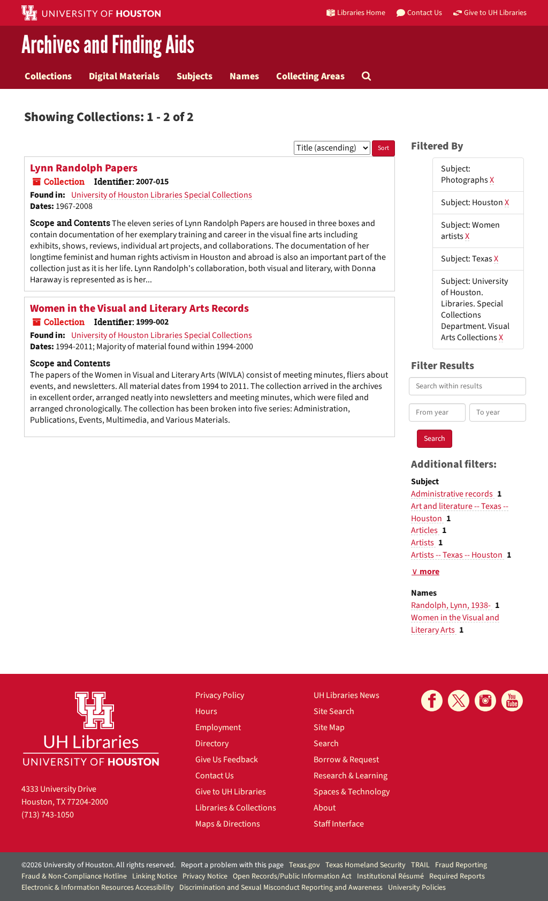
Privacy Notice (204, 876)
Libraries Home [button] (361, 12)
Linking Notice (154, 876)
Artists (423, 543)
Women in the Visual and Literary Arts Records (139, 308)
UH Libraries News (346, 695)
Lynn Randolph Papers (84, 168)
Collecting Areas (310, 76)
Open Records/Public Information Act (292, 876)
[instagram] (485, 700)
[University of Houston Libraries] (91, 728)
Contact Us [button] (424, 12)
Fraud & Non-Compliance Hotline (74, 876)
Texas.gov (304, 865)
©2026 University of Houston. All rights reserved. (98, 865)
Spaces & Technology (352, 792)
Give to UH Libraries (230, 792)
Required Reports (457, 876)
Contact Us (214, 776)
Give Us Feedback (226, 759)
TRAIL (420, 865)
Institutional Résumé (390, 876)
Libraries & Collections (235, 808)
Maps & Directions (227, 824)
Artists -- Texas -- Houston (457, 555)
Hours (206, 711)
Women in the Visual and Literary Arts (455, 624)
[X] (458, 700)
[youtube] (512, 700)
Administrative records (452, 494)
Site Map (329, 727)
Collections (48, 76)
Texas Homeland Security (365, 865)
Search (326, 743)
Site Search (334, 711)
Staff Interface (339, 824)
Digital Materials (124, 76)
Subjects (194, 76)
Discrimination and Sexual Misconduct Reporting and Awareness (281, 887)
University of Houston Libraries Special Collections (161, 195)
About (325, 808)
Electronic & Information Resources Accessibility (97, 887)
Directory (212, 743)
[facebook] (432, 700)
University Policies (417, 887)
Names (244, 76)
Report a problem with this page (232, 865)
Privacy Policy (219, 695)
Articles (425, 530)
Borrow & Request (346, 759)
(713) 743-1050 (47, 815)
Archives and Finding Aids (107, 45)
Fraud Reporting (461, 865)
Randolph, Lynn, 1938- (451, 605)
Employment (218, 727)
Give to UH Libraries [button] (495, 12)
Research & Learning (350, 776)
